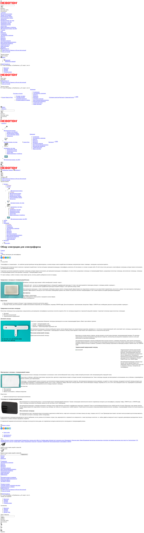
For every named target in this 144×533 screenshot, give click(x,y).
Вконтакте (6, 68)
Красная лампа (75, 440)
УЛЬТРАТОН (46, 441)
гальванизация (17, 440)
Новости (3, 464)
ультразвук (39, 441)
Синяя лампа (17, 441)
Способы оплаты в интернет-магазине (10, 485)
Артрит (12, 440)
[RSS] (1, 260)
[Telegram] (10, 258)
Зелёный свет (52, 440)
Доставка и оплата (5, 481)
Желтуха (39, 440)
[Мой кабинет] (1, 164)
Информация (4, 474)
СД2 (137, 440)
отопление (105, 440)
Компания (9, 225)
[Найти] (2, 7)
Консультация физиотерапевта (8, 469)
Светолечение (131, 440)
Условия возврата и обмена (7, 486)
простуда (125, 440)
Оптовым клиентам (6, 468)
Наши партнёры (5, 473)
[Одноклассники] (3, 258)
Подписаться (24, 454)
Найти (2, 517)
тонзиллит (34, 441)
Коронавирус (68, 440)
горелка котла (32, 440)
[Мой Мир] (6, 258)
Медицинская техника (15, 193)
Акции (2, 457)
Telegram (6, 69)
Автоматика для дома (15, 209)
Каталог (9, 186)
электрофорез (63, 441)
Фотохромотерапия (55, 441)
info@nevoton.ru (6, 64)
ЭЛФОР (69, 441)
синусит (11, 441)
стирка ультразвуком (26, 441)
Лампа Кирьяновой (85, 440)
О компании (4, 461)
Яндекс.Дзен (7, 512)
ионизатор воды (60, 440)
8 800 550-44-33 (5, 48)
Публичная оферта (5, 480)
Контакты (3, 466)
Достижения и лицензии (7, 462)
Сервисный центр (5, 472)
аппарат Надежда (5, 440)
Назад (9, 185)
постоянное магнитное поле (116, 440)
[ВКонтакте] (1, 258)
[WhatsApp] (8, 258)
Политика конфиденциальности (9, 478)
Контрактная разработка (7, 470)
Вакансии (3, 465)
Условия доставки (5, 484)
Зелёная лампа (45, 440)
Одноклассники (8, 72)
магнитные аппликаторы (96, 440)
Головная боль (25, 440)
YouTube (6, 70)
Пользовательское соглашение (8, 477)
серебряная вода (5, 441)
